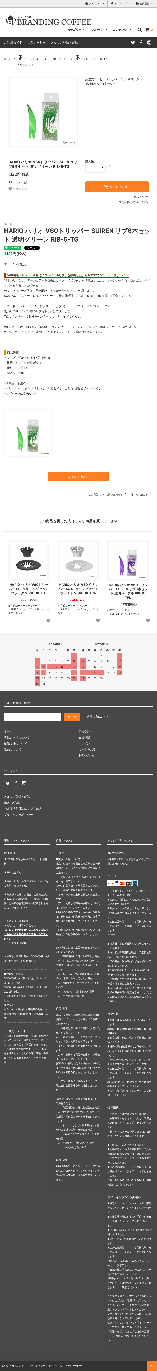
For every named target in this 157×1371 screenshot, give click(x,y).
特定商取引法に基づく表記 (134, 202)
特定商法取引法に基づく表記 (22, 808)
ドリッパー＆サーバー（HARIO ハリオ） (46, 58)
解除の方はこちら (98, 716)
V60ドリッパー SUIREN (94, 58)
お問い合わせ (36, 42)
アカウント (95, 3)
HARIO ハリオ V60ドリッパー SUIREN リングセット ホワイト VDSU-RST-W (78, 589)
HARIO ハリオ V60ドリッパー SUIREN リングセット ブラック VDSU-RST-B (29, 589)
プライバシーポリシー (18, 814)
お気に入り (20, 188)
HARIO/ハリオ (25, 64)
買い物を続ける (139, 494)
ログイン (119, 3)
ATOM (16, 802)
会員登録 (144, 3)
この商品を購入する (78, 476)
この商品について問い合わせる (106, 494)
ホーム (7, 58)
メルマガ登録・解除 (64, 42)
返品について (141, 196)
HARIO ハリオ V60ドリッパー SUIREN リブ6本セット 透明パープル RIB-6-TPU (128, 591)
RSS (7, 802)
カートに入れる (119, 187)
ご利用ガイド (13, 42)
